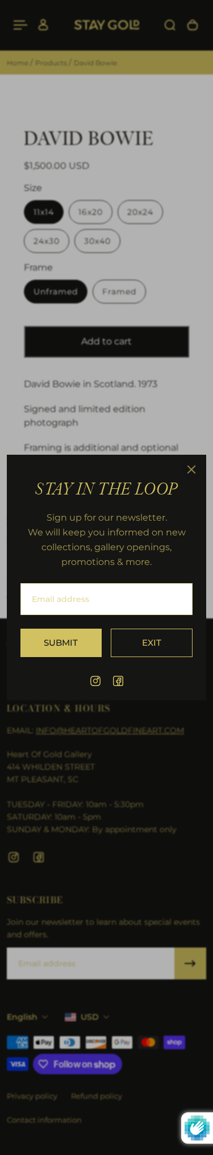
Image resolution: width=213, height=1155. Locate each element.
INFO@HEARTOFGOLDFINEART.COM (110, 730)
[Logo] (107, 25)
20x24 (140, 212)
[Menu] (20, 25)
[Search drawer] (169, 25)
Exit (151, 642)
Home (18, 63)
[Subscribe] (190, 963)
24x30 (47, 241)
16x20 (90, 212)
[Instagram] (95, 681)
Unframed (56, 291)
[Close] (191, 469)
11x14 (44, 212)
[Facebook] (118, 681)
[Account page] (43, 25)
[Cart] (192, 25)
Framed (119, 291)
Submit (61, 642)
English (22, 1017)
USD (90, 1017)
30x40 (97, 241)
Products (52, 63)
